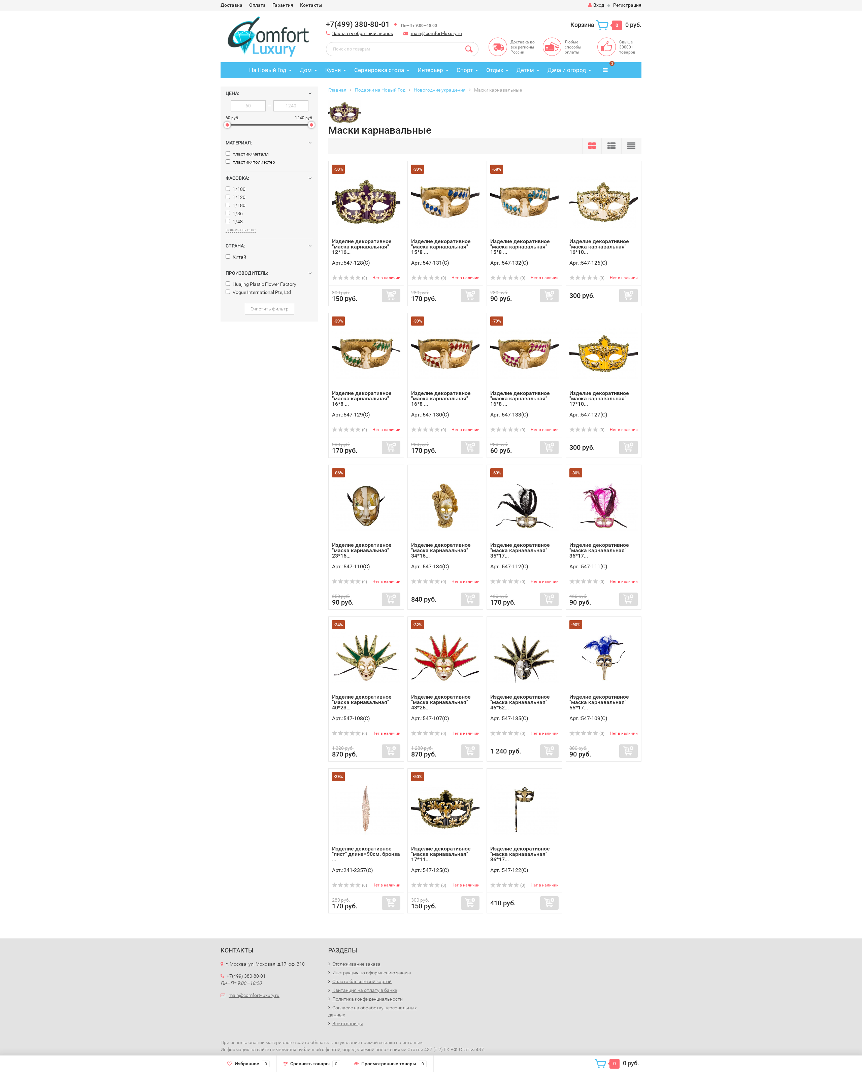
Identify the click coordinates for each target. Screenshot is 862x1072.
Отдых (494, 70)
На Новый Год (267, 70)
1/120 (238, 197)
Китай (239, 257)
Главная (337, 90)
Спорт (465, 70)
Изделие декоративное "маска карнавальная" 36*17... (599, 550)
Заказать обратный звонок (362, 33)
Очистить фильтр (270, 308)
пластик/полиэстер (253, 162)
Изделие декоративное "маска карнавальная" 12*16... (362, 246)
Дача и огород (567, 70)
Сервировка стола (379, 70)
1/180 (238, 205)
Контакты (311, 5)
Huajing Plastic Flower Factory (264, 284)
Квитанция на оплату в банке (364, 990)
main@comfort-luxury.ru (436, 33)
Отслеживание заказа (356, 964)
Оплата (257, 5)
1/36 (237, 213)
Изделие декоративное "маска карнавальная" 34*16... (441, 550)
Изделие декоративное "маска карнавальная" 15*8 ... (441, 246)
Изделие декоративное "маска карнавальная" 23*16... (362, 550)
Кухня (333, 70)
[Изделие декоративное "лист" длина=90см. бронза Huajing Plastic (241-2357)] (366, 809)
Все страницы (347, 1023)
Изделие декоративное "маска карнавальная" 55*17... (599, 702)
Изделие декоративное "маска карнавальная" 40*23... (362, 702)
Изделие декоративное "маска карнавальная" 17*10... (599, 398)
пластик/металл (250, 154)
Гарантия (282, 5)
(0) (364, 278)
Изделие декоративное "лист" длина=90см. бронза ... (366, 854)
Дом (306, 70)
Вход (598, 5)
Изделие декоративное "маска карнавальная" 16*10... (599, 246)
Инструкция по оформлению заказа (371, 972)
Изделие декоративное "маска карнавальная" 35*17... (520, 550)
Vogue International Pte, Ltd (261, 292)
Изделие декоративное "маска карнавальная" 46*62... (520, 702)
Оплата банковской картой (362, 981)
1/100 (238, 189)
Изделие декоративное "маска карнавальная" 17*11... (441, 854)
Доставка (231, 5)
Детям (525, 70)
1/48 (237, 221)
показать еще (241, 229)
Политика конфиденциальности (367, 999)
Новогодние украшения (440, 90)
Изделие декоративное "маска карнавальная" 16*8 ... (362, 398)
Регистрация (627, 5)
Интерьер (430, 70)
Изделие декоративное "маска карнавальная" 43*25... (441, 702)
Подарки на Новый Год (380, 90)
